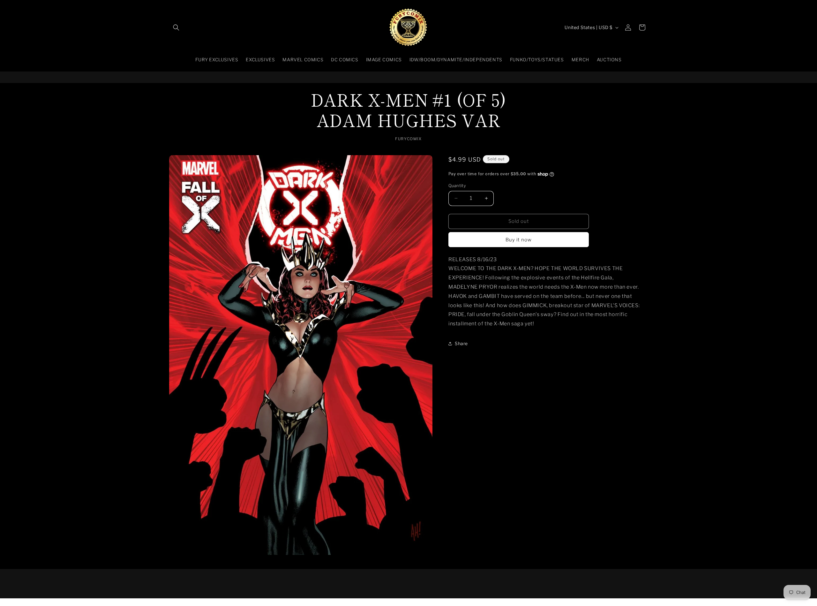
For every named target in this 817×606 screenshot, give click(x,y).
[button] (176, 27)
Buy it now (519, 240)
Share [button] (461, 343)
